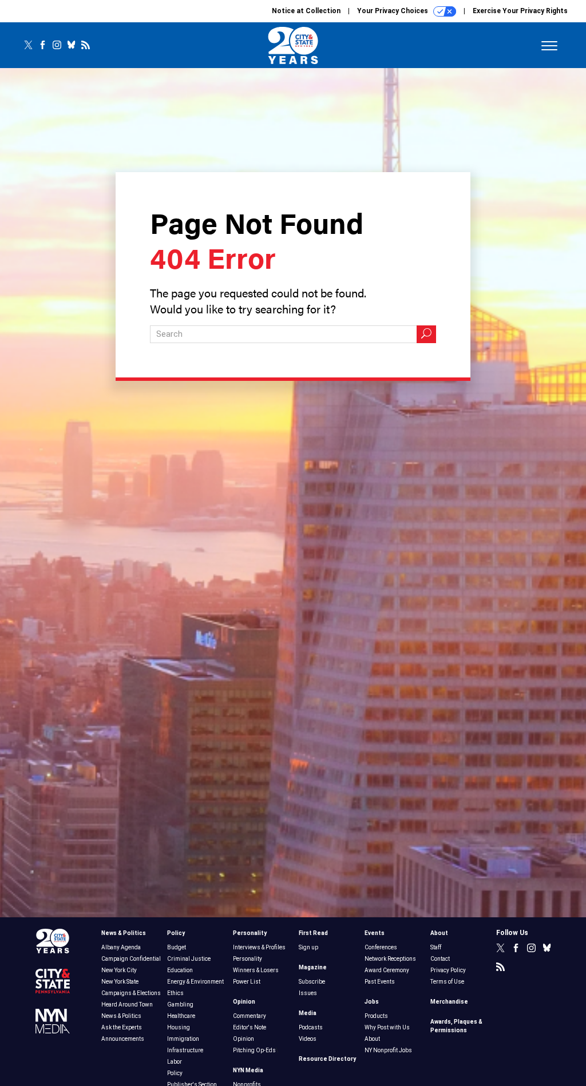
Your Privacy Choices (393, 11)
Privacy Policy (448, 970)
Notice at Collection (306, 11)
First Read (313, 933)
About (372, 1039)
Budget (176, 947)
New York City (119, 970)
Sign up (308, 947)
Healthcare (181, 1016)
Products (376, 1016)
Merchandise (449, 1002)
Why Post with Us (387, 1027)
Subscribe (312, 981)
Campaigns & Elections (131, 993)
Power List (246, 981)
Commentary (249, 1016)
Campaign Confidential (131, 959)
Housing (178, 1027)
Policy (176, 933)
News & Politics (123, 933)
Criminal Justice (189, 959)
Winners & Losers (256, 970)
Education (180, 970)
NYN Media (248, 1070)
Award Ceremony (387, 970)
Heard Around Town (127, 1004)
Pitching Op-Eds (254, 1050)
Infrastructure (185, 1050)
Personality (250, 933)
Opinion (244, 1002)
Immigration (183, 1039)
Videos (307, 1039)
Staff (435, 947)
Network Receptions (390, 959)
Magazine (313, 967)
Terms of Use (447, 981)
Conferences (381, 947)
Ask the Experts (121, 1027)
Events (375, 933)
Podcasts (311, 1027)
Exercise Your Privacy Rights (520, 11)
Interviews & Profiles (259, 947)
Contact (440, 959)
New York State (119, 981)
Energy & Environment (195, 981)
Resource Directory (327, 1059)
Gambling (180, 1004)
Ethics (175, 993)
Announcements (122, 1039)
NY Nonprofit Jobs (388, 1050)
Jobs (372, 1002)
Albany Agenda (121, 947)
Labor (174, 1062)
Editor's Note (249, 1027)
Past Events (380, 981)
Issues (308, 993)
